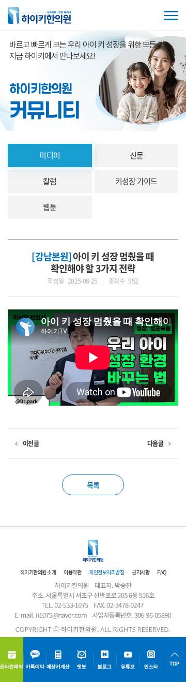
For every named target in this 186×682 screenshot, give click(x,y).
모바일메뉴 (171, 15)
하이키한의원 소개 (38, 572)
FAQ (161, 572)
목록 (93, 485)
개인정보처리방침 (106, 572)
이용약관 (72, 572)
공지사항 (140, 572)
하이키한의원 (39, 15)
